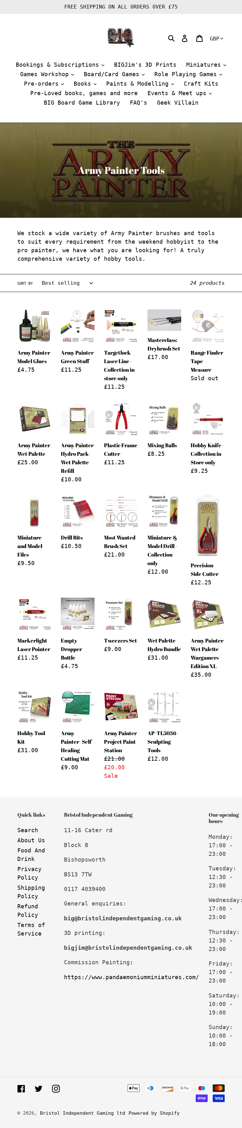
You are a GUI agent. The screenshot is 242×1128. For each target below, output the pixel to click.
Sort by (25, 283)
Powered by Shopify (154, 1113)
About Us (31, 840)
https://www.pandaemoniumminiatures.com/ (131, 977)
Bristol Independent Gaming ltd (82, 1113)
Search (27, 830)
